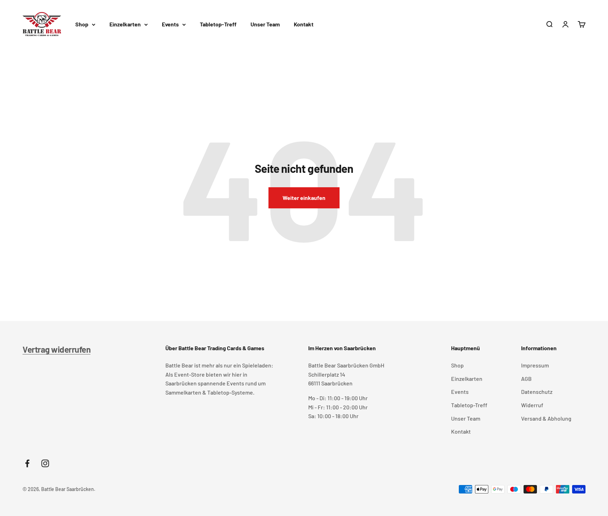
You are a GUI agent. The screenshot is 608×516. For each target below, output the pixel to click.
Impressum (535, 365)
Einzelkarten (125, 24)
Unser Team (265, 24)
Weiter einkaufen (304, 197)
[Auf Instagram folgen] (45, 463)
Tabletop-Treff (218, 24)
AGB (526, 378)
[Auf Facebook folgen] (27, 463)
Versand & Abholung (546, 418)
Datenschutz (536, 391)
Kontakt (304, 24)
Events (170, 24)
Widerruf (532, 405)
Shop (81, 24)
